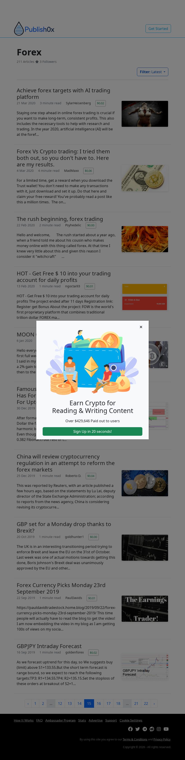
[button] (141, 327)
